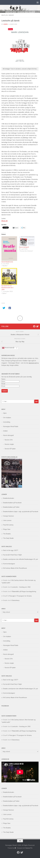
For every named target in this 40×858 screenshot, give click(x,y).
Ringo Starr (6, 529)
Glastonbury (16, 600)
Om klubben (7, 417)
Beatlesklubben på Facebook (12, 502)
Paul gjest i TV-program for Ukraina (20, 596)
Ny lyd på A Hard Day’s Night (12, 555)
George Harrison (8, 516)
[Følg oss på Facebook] (34, 326)
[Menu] (37, 2)
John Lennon (7, 520)
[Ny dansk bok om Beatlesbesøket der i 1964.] (9, 276)
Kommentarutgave (9, 563)
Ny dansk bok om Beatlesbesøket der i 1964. (7, 287)
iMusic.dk (4, 221)
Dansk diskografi (24, 247)
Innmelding (6, 422)
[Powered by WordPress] (15, 848)
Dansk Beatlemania (7, 262)
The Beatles (7, 534)
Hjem (5, 413)
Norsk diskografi (8, 435)
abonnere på (33, 363)
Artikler (5, 431)
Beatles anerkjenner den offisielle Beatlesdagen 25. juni (20, 559)
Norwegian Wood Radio (10, 426)
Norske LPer (9, 440)
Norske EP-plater (10, 448)
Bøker (11, 15)
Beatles (4, 15)
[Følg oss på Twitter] (37, 326)
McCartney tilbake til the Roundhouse (15, 568)
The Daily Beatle (8, 538)
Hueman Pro (28, 848)
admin (5, 24)
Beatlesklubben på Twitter (11, 507)
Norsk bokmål (9, 348)
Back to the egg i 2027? (10, 550)
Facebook (5, 706)
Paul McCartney (8, 525)
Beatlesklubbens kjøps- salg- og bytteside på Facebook (20, 511)
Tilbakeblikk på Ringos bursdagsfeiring (24, 591)
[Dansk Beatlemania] (9, 248)
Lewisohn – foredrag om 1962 (21, 587)
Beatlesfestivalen (8, 498)
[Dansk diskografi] (27, 241)
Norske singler (9, 444)
